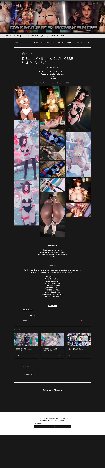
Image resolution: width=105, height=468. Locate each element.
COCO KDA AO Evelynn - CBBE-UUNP (24, 350)
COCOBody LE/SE (47, 43)
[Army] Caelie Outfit (76, 349)
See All (89, 329)
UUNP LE (61, 43)
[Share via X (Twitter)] (27, 315)
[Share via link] (35, 315)
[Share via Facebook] (23, 315)
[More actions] (82, 54)
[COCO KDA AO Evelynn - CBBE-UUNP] (26, 339)
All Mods (17, 43)
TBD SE (35, 43)
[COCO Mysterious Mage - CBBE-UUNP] (52, 339)
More (78, 43)
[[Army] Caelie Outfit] (79, 339)
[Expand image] (26, 103)
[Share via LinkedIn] (31, 315)
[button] (89, 42)
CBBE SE (26, 43)
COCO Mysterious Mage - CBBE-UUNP (51, 350)
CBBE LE (70, 43)
